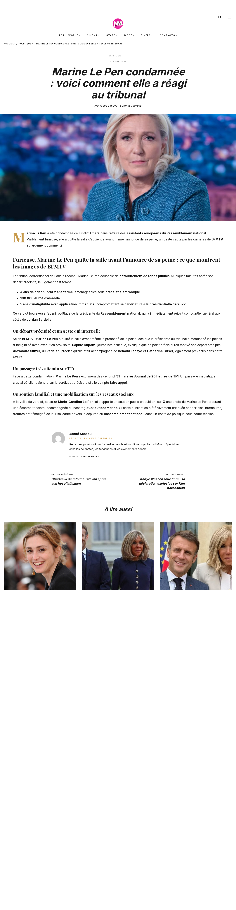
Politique (25, 44)
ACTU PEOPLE (68, 35)
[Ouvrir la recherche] (220, 17)
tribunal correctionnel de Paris (39, 276)
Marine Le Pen (46, 339)
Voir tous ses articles (84, 456)
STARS (111, 35)
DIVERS (146, 35)
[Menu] (229, 17)
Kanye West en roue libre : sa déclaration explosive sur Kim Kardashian (162, 481)
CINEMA (92, 35)
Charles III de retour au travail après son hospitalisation (78, 479)
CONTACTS (167, 35)
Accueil (9, 44)
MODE (128, 35)
